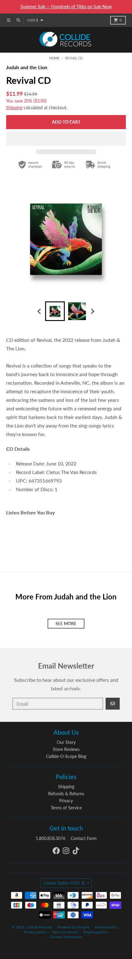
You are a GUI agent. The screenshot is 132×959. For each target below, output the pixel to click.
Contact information (66, 937)
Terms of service (65, 932)
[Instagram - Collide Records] (66, 850)
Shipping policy (95, 932)
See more (66, 623)
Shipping (14, 107)
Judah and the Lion (26, 67)
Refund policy (106, 927)
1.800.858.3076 (50, 838)
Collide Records (39, 927)
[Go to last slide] (39, 311)
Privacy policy (35, 932)
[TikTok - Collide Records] (76, 850)
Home (54, 58)
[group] (55, 311)
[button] (66, 139)
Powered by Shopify (73, 927)
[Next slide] (92, 311)
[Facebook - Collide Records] (56, 850)
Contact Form (84, 838)
